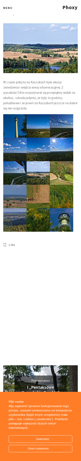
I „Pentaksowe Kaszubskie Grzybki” (41, 390)
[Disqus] (40, 310)
